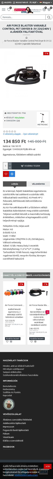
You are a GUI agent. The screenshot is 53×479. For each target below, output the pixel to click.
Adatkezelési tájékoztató (26, 475)
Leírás (14, 184)
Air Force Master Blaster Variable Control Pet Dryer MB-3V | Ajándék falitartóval (39, 305)
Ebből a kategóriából (38, 275)
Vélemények (38, 184)
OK (48, 466)
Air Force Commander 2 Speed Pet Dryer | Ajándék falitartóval (15, 305)
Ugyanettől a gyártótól (14, 275)
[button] (5, 312)
